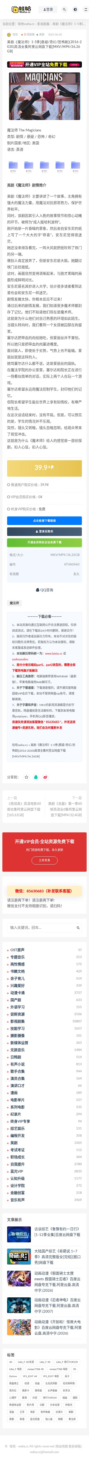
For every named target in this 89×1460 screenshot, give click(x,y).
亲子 (67, 1376)
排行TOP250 (50, 1398)
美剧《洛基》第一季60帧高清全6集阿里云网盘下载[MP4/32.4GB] (65, 809)
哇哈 (12, 1446)
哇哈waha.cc (26, 24)
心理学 (12, 1398)
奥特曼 (38, 1391)
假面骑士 (14, 1383)
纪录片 (59, 1412)
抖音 (35, 1398)
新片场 (30, 1405)
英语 (22, 1419)
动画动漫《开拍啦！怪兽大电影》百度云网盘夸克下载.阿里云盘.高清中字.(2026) (58, 1327)
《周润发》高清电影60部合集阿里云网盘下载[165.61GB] (24, 809)
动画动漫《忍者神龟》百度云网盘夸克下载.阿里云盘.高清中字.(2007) (57, 1305)
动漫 (26, 1383)
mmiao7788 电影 (59, 1369)
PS (74, 1369)
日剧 (42, 1405)
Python (13, 1376)
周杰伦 (12, 1391)
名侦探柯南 (69, 1383)
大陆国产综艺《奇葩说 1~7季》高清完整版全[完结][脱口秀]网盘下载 (57, 1257)
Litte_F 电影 (15, 1369)
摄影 (75, 1398)
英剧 (11, 1419)
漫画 (11, 1412)
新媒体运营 (15, 1405)
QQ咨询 (46, 590)
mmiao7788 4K (36, 1369)
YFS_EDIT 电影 (51, 1376)
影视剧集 (43, 24)
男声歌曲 (45, 1412)
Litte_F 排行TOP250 (67, 1362)
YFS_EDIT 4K (30, 1376)
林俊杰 (68, 1405)
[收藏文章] (26, 777)
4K (10, 1362)
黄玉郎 (72, 1419)
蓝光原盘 (35, 1419)
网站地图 (62, 1446)
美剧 (41, 34)
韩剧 (60, 1419)
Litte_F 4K (45, 1362)
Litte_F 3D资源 (26, 1362)
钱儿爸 (48, 1419)
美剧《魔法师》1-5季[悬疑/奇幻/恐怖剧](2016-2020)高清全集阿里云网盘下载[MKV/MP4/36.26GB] (43, 751)
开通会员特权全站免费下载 (45, 542)
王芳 (22, 1412)
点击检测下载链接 (44, 520)
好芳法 (66, 1391)
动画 (37, 1383)
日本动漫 (55, 1405)
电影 (32, 1412)
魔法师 (14, 603)
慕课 (24, 1398)
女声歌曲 (52, 1391)
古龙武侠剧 (51, 1383)
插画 (64, 1398)
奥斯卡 (25, 1391)
